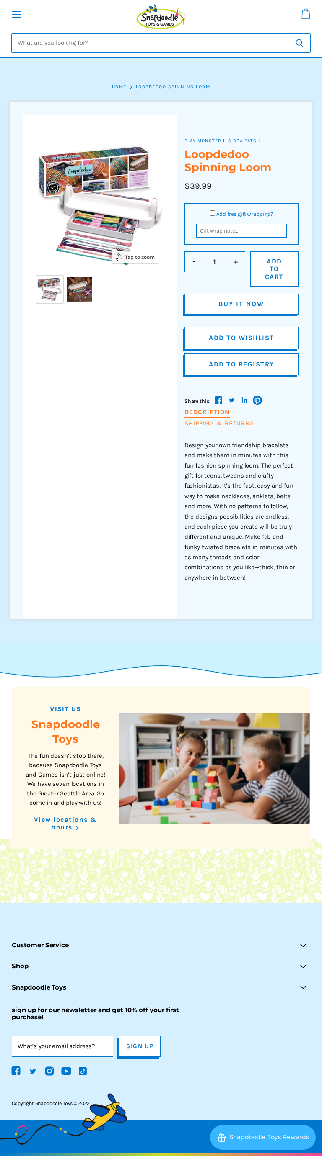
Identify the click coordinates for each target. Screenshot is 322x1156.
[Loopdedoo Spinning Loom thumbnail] (49, 289)
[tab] (207, 412)
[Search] (299, 43)
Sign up (139, 1046)
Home (119, 87)
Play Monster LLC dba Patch (222, 140)
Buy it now (241, 304)
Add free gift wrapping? (245, 214)
